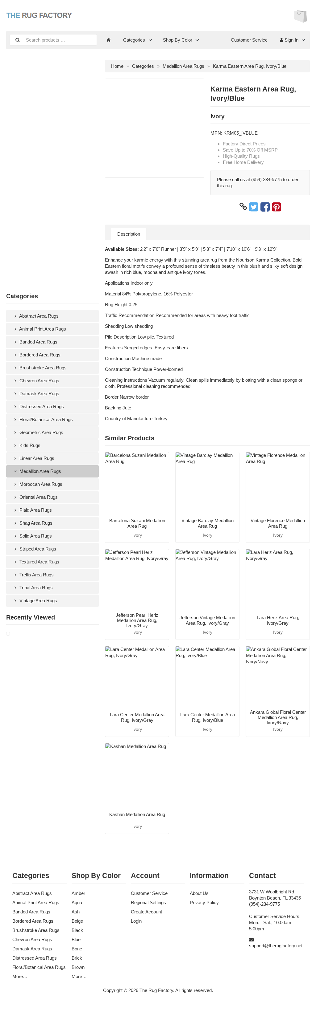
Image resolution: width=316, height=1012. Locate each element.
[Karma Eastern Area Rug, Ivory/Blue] (15, 634)
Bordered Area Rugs (39, 354)
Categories (134, 40)
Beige (77, 921)
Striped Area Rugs (37, 548)
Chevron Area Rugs (38, 380)
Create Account (146, 911)
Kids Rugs (29, 445)
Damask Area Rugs (38, 393)
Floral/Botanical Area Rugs (45, 419)
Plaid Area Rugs (35, 510)
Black (77, 930)
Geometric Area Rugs (40, 432)
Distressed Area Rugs (41, 406)
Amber (78, 893)
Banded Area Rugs (37, 341)
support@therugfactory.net (275, 945)
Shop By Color (177, 40)
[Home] (108, 40)
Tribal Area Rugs (35, 587)
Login (136, 921)
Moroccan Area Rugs (40, 484)
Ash (76, 911)
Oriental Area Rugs (38, 497)
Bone (77, 948)
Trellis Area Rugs (36, 574)
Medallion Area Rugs (39, 471)
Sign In (290, 40)
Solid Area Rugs (35, 536)
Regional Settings (148, 902)
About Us (199, 893)
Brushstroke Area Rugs (42, 367)
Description (128, 234)
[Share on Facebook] (265, 206)
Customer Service (249, 40)
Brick (77, 958)
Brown (78, 967)
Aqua (77, 902)
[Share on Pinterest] (276, 206)
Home (117, 66)
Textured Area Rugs (38, 561)
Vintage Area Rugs (37, 600)
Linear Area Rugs (36, 458)
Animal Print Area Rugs (42, 328)
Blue (76, 939)
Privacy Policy (204, 902)
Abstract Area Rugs (38, 316)
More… (19, 976)
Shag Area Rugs (35, 523)
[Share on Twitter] (253, 206)
